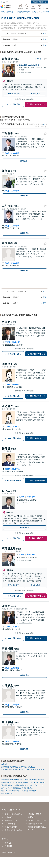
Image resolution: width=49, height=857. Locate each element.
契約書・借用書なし (8, 793)
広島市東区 (23, 65)
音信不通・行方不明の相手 (10, 791)
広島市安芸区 (29, 770)
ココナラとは (10, 824)
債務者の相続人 (27, 788)
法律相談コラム (11, 820)
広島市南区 (23, 767)
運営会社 (8, 843)
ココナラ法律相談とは (13, 814)
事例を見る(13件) (13, 94)
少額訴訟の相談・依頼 (20, 785)
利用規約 (31, 817)
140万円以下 (33, 791)
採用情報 (8, 846)
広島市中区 (15, 342)
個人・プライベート (36, 785)
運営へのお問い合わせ (13, 830)
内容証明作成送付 (38, 780)
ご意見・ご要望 (34, 814)
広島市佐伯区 (39, 770)
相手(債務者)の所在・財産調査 (11, 782)
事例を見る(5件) (13, 585)
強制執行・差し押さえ (30, 782)
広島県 (7, 153)
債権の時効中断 (25, 780)
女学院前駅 (9, 345)
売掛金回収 (5, 780)
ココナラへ (6, 2)
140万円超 (24, 791)
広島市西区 (31, 767)
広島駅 (7, 156)
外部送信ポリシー (35, 824)
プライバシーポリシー (37, 820)
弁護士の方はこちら (39, 2)
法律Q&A (8, 817)
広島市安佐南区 (6, 770)
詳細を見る (24, 161)
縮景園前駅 (9, 472)
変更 (44, 33)
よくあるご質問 (11, 827)
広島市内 (4, 764)
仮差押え (43, 782)
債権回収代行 (14, 780)
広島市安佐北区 (18, 770)
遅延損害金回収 (6, 785)
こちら (44, 124)
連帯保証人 (17, 788)
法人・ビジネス (6, 788)
